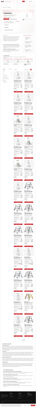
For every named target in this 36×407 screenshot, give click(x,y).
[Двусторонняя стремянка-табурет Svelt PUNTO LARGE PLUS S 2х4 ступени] (29, 281)
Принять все (33, 405)
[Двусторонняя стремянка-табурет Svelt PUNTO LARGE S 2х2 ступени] (29, 192)
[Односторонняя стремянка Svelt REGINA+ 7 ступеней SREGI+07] (29, 126)
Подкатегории (9, 17)
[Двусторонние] (18, 62)
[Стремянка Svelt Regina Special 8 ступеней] (18, 326)
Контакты (20, 398)
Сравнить (16, 90)
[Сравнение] (28, 1)
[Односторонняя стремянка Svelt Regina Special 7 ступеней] (18, 304)
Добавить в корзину (18, 91)
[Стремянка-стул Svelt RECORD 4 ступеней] (29, 148)
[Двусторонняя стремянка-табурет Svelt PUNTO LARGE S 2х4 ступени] (18, 237)
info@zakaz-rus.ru (29, 395)
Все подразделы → (17, 21)
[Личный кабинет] (26, 1)
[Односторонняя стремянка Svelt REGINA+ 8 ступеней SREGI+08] (18, 148)
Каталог (6, 7)
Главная (4, 7)
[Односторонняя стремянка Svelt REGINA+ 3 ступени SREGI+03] (18, 82)
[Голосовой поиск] (21, 1)
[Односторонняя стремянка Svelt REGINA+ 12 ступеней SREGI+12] (18, 192)
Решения (20, 394)
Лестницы (11, 395)
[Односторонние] (8, 62)
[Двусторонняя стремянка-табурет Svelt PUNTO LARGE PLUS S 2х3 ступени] (29, 237)
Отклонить (28, 405)
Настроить (25, 405)
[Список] (32, 69)
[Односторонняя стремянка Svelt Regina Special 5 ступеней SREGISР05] (18, 259)
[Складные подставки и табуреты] (28, 62)
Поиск (23, 1)
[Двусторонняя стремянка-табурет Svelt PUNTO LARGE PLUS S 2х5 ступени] (29, 326)
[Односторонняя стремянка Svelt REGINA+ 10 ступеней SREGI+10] (29, 170)
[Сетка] (31, 69)
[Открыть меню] (34, 1)
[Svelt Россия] (2, 1)
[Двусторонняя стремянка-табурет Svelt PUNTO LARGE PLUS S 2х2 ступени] (29, 214)
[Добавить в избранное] (22, 72)
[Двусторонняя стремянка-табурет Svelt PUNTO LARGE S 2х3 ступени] (18, 214)
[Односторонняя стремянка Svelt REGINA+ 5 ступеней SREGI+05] (18, 104)
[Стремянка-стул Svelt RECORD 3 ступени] (18, 126)
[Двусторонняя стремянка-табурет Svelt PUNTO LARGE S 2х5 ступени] (18, 281)
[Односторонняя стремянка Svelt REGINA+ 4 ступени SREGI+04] (29, 82)
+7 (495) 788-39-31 (29, 394)
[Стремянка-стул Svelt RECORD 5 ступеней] (18, 170)
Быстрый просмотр (18, 77)
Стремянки (11, 394)
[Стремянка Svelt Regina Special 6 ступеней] (29, 259)
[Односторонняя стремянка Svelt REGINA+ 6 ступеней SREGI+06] (29, 104)
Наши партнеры (21, 395)
